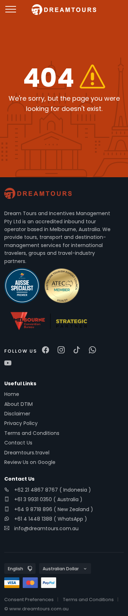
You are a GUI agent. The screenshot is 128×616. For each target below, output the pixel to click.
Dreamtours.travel (26, 452)
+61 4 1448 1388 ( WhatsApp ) (50, 518)
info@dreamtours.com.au (46, 528)
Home (11, 394)
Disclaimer (17, 413)
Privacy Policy (21, 423)
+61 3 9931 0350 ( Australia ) (47, 499)
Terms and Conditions (31, 433)
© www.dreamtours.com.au (36, 608)
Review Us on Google (29, 462)
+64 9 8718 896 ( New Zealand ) (53, 509)
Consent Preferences (29, 599)
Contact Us (18, 442)
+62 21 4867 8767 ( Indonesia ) (52, 489)
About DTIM (18, 404)
